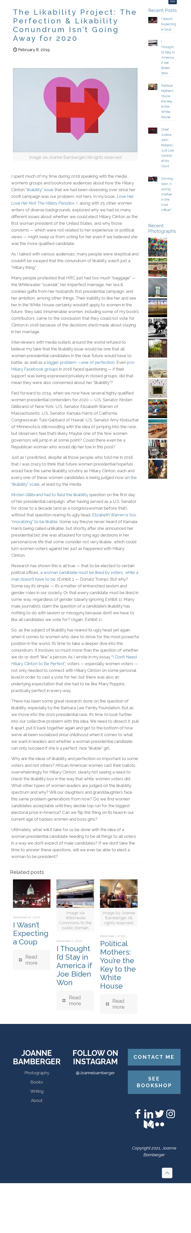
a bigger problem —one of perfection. (79, 362)
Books (36, 1081)
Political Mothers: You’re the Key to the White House (118, 964)
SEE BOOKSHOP (154, 1082)
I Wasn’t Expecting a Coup (30, 933)
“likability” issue (39, 189)
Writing (37, 1091)
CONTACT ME (154, 1057)
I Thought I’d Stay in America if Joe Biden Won (74, 965)
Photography (36, 1072)
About (37, 1100)
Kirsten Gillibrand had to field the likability (50, 494)
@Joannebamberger (95, 1072)
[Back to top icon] (167, 1173)
